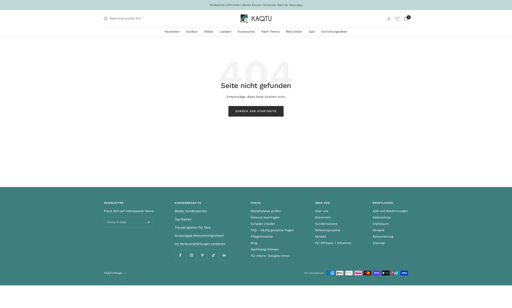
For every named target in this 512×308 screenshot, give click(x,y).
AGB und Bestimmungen (390, 211)
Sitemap (379, 243)
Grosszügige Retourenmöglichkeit (199, 235)
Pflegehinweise (262, 236)
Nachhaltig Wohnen (265, 249)
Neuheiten (172, 31)
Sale (312, 31)
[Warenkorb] (406, 18)
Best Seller (294, 31)
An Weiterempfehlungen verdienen (200, 244)
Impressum (381, 224)
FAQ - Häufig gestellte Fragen (272, 230)
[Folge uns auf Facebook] (180, 255)
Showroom (323, 217)
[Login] (389, 18)
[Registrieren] (148, 222)
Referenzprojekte (327, 230)
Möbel (208, 31)
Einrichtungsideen (334, 31)
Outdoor (192, 31)
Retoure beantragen (265, 217)
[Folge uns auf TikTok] (213, 255)
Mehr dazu (296, 4)
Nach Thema (270, 31)
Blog (254, 243)
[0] (397, 18)
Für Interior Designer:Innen (270, 256)
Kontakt (320, 236)
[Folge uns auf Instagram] (191, 255)
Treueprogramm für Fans (193, 227)
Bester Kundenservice (191, 211)
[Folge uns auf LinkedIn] (224, 255)
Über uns (321, 211)
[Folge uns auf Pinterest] (202, 255)
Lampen (225, 31)
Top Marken (183, 219)
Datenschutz (382, 217)
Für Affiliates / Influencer (333, 243)
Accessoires (246, 31)
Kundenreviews (326, 224)
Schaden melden (263, 224)
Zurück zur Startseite (256, 111)
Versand (378, 230)
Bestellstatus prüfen (266, 211)
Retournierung (383, 236)
